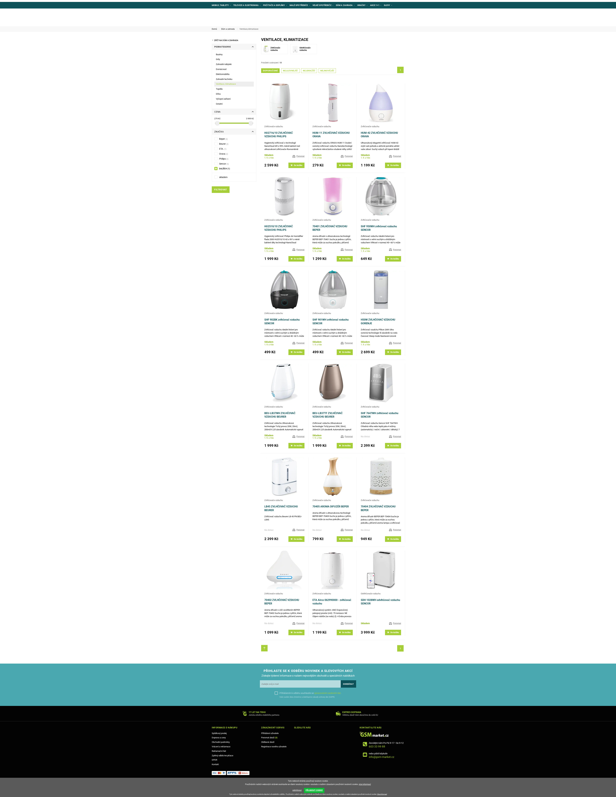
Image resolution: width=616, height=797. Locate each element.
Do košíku (298, 165)
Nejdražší (309, 70)
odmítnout (297, 790)
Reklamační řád (219, 751)
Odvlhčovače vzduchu (371, 593)
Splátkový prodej (219, 733)
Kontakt (215, 764)
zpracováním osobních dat (327, 693)
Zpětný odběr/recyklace (222, 755)
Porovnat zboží (269, 737)
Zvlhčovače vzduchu (273, 126)
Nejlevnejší (290, 70)
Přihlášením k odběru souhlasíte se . (310, 693)
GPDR (214, 760)
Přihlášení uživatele (270, 733)
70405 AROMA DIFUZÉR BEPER (330, 506)
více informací (365, 784)
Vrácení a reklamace (221, 746)
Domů (214, 29)
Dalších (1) (224, 169)
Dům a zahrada (228, 29)
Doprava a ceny (219, 737)
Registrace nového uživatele (274, 746)
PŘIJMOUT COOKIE (314, 790)
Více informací (382, 794)
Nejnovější (327, 70)
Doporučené (270, 70)
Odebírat (348, 684)
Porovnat (300, 156)
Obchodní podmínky (221, 742)
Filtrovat (220, 189)
